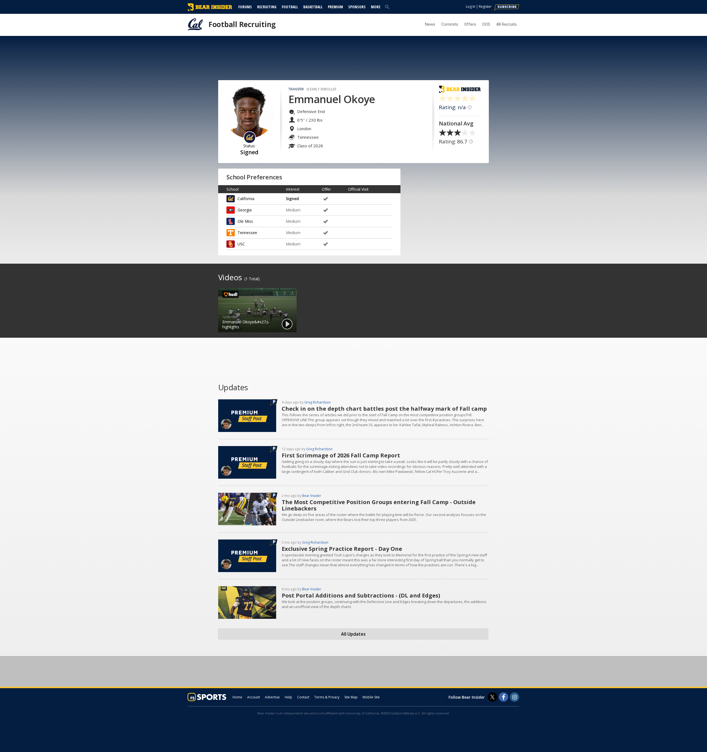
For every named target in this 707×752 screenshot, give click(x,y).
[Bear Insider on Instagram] (514, 697)
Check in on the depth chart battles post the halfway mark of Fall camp (384, 408)
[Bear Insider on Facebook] (503, 697)
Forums (245, 6)
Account (253, 697)
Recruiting (266, 6)
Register (485, 6)
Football (290, 6)
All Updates (353, 634)
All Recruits (506, 24)
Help (288, 697)
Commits (449, 24)
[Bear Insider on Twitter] (492, 697)
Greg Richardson (317, 402)
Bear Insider (311, 495)
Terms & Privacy (326, 697)
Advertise (272, 697)
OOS (486, 24)
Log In (470, 6)
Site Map (351, 697)
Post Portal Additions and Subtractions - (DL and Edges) (361, 595)
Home (237, 697)
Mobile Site (371, 697)
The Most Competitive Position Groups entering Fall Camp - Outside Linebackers (379, 505)
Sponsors (357, 6)
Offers (470, 24)
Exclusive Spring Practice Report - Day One (342, 549)
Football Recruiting (242, 24)
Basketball (313, 6)
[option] (257, 310)
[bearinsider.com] (210, 9)
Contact (303, 697)
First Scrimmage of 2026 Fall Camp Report (341, 455)
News (430, 24)
